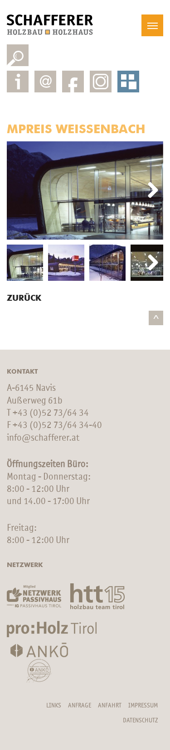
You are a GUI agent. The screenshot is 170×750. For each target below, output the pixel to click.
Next (150, 191)
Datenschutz (140, 720)
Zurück (24, 298)
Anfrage (79, 705)
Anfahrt (109, 705)
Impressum (143, 705)
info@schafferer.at (43, 438)
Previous (20, 191)
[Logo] (50, 24)
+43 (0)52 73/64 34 (51, 413)
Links (53, 705)
